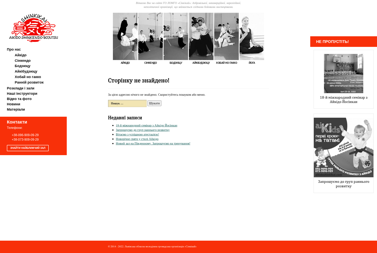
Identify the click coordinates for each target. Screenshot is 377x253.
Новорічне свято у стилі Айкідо (137, 139)
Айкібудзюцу (26, 71)
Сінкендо (23, 61)
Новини (13, 104)
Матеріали (16, 109)
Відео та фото (19, 99)
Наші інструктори (22, 94)
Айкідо (21, 55)
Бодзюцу (22, 66)
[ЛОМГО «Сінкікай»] (33, 27)
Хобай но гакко (28, 77)
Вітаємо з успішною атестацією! (137, 134)
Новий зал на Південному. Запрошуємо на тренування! (153, 143)
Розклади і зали (20, 88)
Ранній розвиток (29, 82)
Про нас (14, 49)
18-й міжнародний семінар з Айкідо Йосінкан (146, 125)
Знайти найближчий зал (27, 148)
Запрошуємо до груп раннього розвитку (143, 130)
